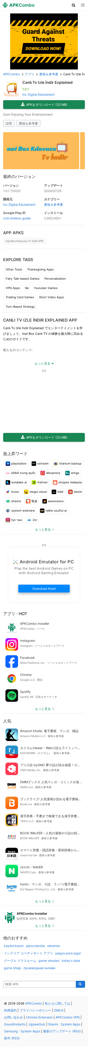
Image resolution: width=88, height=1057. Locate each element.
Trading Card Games (20, 297)
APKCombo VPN (68, 1017)
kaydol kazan (14, 946)
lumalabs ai (19, 482)
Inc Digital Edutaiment (38, 94)
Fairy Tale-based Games (22, 278)
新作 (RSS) (12, 1038)
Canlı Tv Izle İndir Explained (47, 82)
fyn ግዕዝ (16, 520)
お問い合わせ (13, 1017)
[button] (73, 5)
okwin (78, 491)
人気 (7, 721)
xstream (43, 463)
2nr (34, 520)
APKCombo (11, 74)
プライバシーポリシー (35, 1010)
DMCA (58, 1010)
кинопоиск (56, 501)
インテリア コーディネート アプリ (28, 953)
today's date (71, 960)
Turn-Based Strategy (20, 306)
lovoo (15, 491)
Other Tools (14, 269)
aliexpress (53, 473)
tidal (60, 491)
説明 (9, 123)
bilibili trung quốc (23, 473)
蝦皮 (34, 501)
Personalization (55, 278)
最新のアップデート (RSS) (62, 1031)
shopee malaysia (70, 482)
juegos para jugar (68, 953)
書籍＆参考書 (28, 123)
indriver (42, 482)
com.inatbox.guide (17, 218)
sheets (16, 501)
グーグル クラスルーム (20, 960)
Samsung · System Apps (22, 1031)
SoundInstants (14, 1024)
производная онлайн (39, 968)
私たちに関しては (57, 1003)
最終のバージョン (19, 176)
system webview (23, 510)
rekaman (53, 946)
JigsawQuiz (36, 1024)
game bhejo (12, 968)
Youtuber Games (46, 288)
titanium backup (70, 463)
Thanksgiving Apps (40, 269)
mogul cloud (38, 491)
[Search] (80, 984)
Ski (27, 288)
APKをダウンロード (46, 104)
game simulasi (49, 960)
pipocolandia (35, 946)
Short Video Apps (51, 297)
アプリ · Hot (15, 613)
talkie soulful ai (56, 510)
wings (75, 473)
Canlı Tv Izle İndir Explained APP (40, 320)
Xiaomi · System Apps (64, 1024)
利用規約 (10, 1010)
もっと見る (43, 529)
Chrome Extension (39, 1017)
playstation (19, 463)
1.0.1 (12, 191)
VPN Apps (13, 288)
